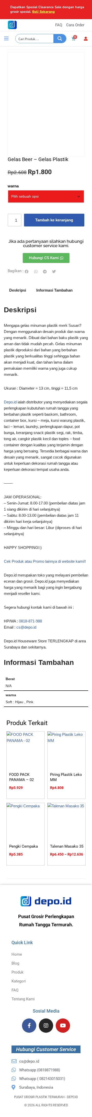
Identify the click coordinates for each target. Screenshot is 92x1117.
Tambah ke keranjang (54, 220)
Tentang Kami (23, 999)
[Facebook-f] (29, 1025)
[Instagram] (46, 1025)
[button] (27, 271)
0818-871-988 (30, 621)
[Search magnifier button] (59, 38)
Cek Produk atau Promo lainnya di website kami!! (45, 561)
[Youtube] (63, 1025)
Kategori (19, 981)
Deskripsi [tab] (17, 290)
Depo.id (10, 402)
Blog (15, 963)
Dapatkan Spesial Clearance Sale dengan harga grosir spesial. (47, 9)
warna (13, 186)
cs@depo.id (26, 627)
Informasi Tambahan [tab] (54, 290)
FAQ (15, 990)
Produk (18, 972)
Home (17, 954)
